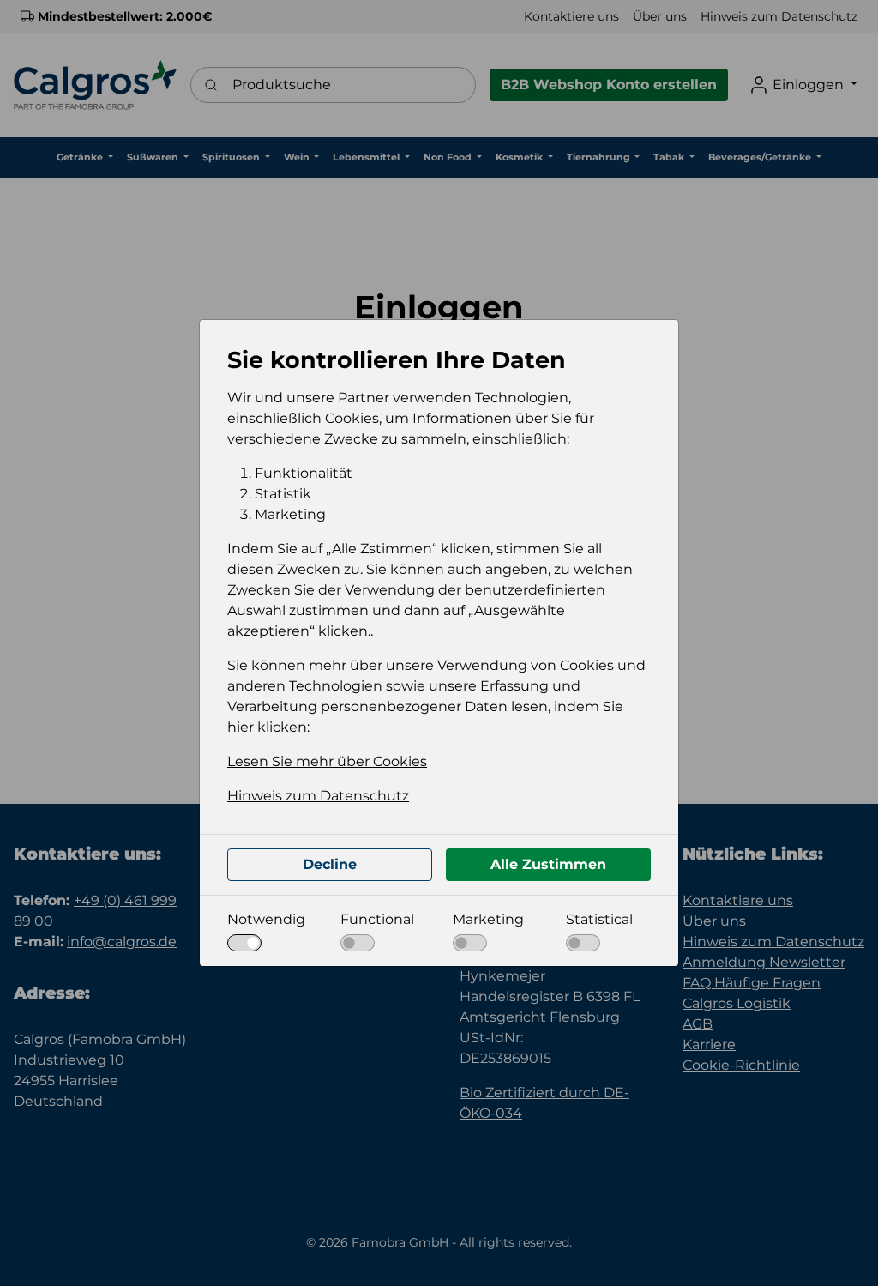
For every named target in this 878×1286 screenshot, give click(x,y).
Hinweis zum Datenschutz (318, 796)
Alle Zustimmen (548, 864)
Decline (330, 864)
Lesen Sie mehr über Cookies (327, 761)
